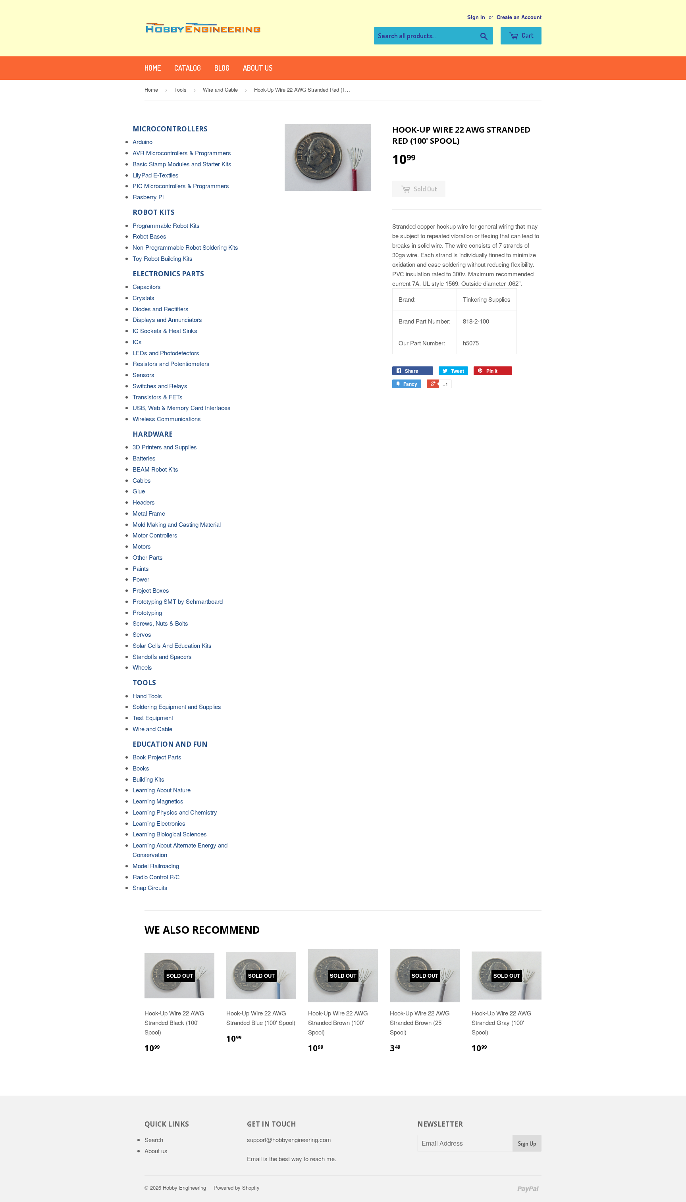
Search (154, 1139)
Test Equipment (153, 717)
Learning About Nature (162, 790)
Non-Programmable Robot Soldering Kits (185, 247)
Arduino (142, 141)
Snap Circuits (150, 887)
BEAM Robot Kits (155, 469)
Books (141, 768)
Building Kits (148, 779)
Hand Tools (147, 696)
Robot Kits (154, 212)
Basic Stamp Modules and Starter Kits (182, 164)
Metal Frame (149, 513)
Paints (141, 568)
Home (153, 68)
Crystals (143, 297)
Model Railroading (156, 865)
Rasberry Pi (148, 197)
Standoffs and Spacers (162, 656)
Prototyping (147, 612)
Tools (180, 89)
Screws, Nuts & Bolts (160, 623)
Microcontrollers (170, 128)
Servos (142, 634)
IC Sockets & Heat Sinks (165, 330)
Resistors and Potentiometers (171, 363)
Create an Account (519, 17)
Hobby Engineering (184, 1187)
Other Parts (148, 557)
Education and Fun (170, 744)
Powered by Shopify (237, 1187)
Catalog (187, 68)
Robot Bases (149, 236)
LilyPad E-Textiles (156, 175)
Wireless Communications (167, 418)
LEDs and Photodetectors (166, 353)
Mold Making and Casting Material (177, 524)
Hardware (153, 434)
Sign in (476, 17)
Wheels (142, 667)
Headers (144, 502)
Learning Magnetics (158, 801)
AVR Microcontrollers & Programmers (182, 152)
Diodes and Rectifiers (161, 308)
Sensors (143, 374)
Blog (221, 68)
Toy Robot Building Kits (163, 258)
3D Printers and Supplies (165, 447)
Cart (527, 35)
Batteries (144, 458)
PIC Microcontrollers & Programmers (181, 185)
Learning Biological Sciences (170, 834)
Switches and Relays (160, 385)
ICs (137, 341)
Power (141, 579)
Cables (142, 480)
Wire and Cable (220, 89)
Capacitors (147, 286)
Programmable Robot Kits (166, 225)
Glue (139, 491)
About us (257, 68)
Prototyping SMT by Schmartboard (178, 601)
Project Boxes (151, 590)
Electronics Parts (168, 273)
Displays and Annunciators (167, 319)
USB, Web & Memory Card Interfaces (182, 407)
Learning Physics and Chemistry (175, 812)
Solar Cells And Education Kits (172, 645)
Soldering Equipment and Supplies (177, 706)
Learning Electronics (159, 823)
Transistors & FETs (158, 397)
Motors (142, 546)
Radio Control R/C (156, 877)
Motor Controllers (155, 535)
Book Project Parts (157, 757)
